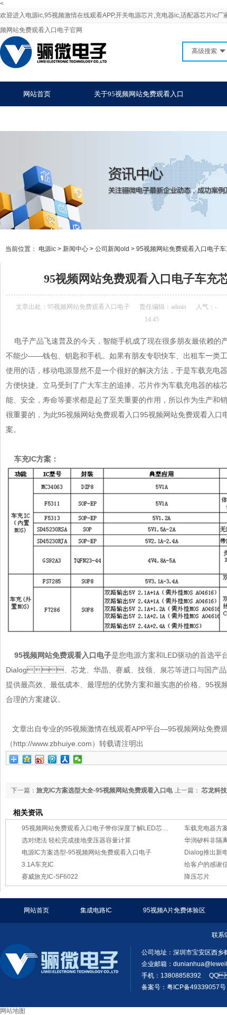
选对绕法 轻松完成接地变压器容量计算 (76, 840)
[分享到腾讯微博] (53, 759)
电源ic (47, 249)
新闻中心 (75, 249)
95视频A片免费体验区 (174, 910)
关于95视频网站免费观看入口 (139, 94)
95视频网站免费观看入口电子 (89, 306)
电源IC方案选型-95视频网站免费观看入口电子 (87, 852)
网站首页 (37, 94)
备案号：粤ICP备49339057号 (183, 987)
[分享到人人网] (65, 759)
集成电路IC (96, 910)
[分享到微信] (78, 759)
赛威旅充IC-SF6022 (50, 876)
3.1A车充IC (38, 864)
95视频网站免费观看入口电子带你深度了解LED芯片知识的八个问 (114, 828)
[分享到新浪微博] (40, 759)
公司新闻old (112, 249)
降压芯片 (197, 876)
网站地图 (12, 1010)
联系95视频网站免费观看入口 (68, 119)
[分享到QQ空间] (27, 759)
